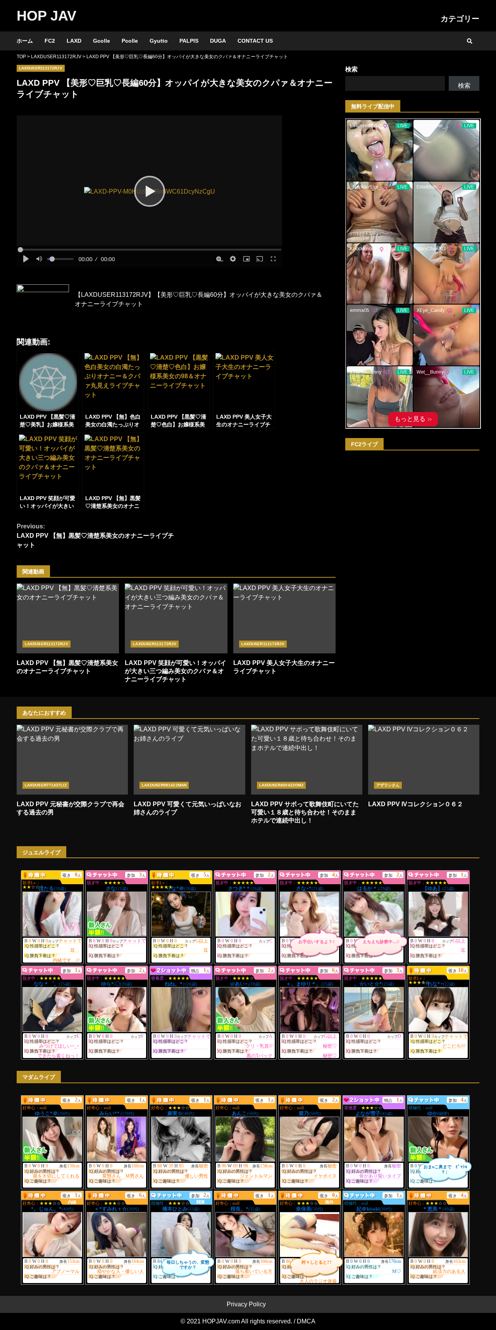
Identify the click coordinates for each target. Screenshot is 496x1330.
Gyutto (159, 41)
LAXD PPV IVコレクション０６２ (423, 760)
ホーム (25, 41)
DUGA (218, 41)
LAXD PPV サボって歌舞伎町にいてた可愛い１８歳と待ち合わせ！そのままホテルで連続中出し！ (306, 760)
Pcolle (130, 41)
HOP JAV (46, 16)
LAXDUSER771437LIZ (46, 785)
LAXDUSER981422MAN (164, 785)
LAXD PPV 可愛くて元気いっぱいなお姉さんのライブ (189, 760)
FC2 (50, 41)
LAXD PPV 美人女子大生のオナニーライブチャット (284, 618)
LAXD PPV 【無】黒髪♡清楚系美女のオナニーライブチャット (95, 535)
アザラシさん (388, 785)
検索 (351, 69)
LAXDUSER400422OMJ (281, 785)
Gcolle (101, 41)
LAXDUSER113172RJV (40, 68)
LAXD (74, 41)
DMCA (306, 1321)
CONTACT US (255, 41)
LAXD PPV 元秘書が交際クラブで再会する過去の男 (72, 760)
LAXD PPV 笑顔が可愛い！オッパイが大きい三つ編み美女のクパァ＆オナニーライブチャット (176, 618)
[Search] (469, 41)
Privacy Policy (246, 1304)
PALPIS (188, 41)
